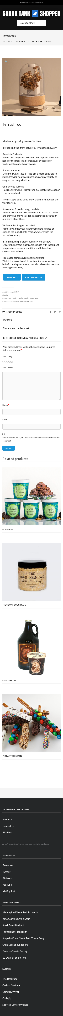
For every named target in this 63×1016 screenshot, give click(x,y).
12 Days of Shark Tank (14, 957)
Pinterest (7, 878)
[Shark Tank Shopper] (31, 12)
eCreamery (7, 529)
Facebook (7, 865)
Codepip (6, 998)
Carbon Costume (11, 985)
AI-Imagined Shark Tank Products (20, 912)
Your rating (7, 356)
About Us (7, 819)
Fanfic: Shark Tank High (14, 931)
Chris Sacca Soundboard (15, 944)
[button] (6, 61)
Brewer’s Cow (9, 680)
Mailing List (8, 891)
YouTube (7, 884)
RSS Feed (7, 832)
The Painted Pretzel (12, 756)
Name (5, 405)
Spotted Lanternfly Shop (15, 1004)
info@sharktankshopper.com (32, 2)
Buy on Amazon (33, 277)
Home (17, 41)
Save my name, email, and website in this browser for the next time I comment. (31, 439)
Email (5, 419)
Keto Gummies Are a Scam (16, 918)
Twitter (6, 871)
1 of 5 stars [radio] (3, 362)
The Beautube (9, 978)
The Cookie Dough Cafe (14, 605)
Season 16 (25, 41)
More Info (11, 277)
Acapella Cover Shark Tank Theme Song (23, 938)
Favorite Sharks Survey (14, 951)
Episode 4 (35, 41)
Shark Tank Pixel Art (13, 925)
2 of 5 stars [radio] (4, 362)
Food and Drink (18, 298)
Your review (8, 367)
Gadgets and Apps (31, 298)
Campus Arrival (10, 991)
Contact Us (8, 825)
